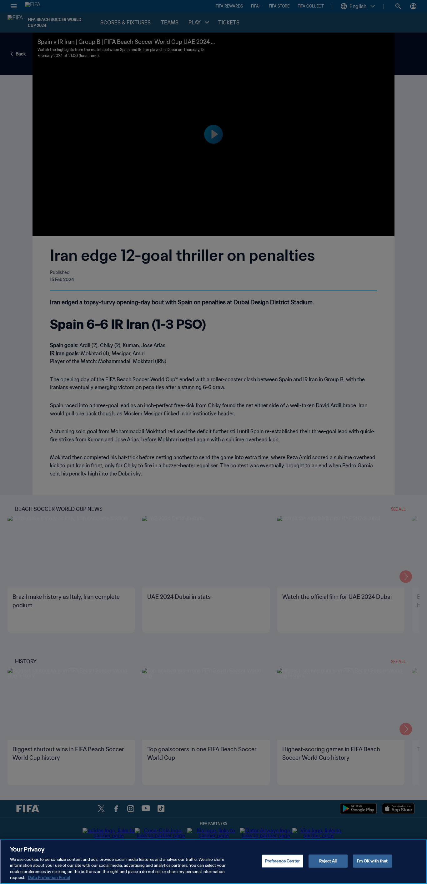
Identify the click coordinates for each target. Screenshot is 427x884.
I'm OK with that (372, 861)
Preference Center (282, 861)
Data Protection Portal (49, 877)
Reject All (328, 861)
